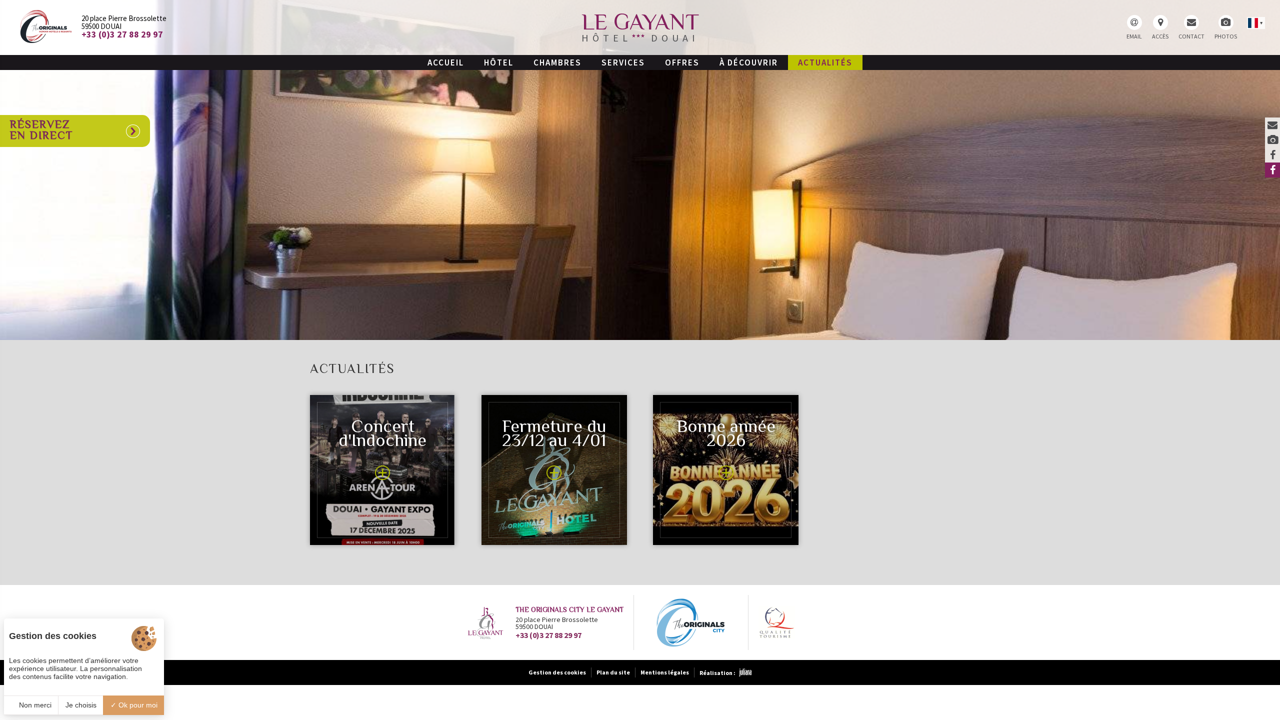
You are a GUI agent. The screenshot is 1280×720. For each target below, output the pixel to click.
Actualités (825, 62)
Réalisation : (718, 672)
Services (623, 62)
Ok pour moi (137, 705)
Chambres (558, 62)
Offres (682, 62)
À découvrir (749, 62)
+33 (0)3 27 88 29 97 (549, 635)
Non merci (34, 705)
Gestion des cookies (557, 672)
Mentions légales (664, 672)
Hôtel (499, 62)
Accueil (446, 62)
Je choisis (81, 705)
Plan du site (613, 672)
